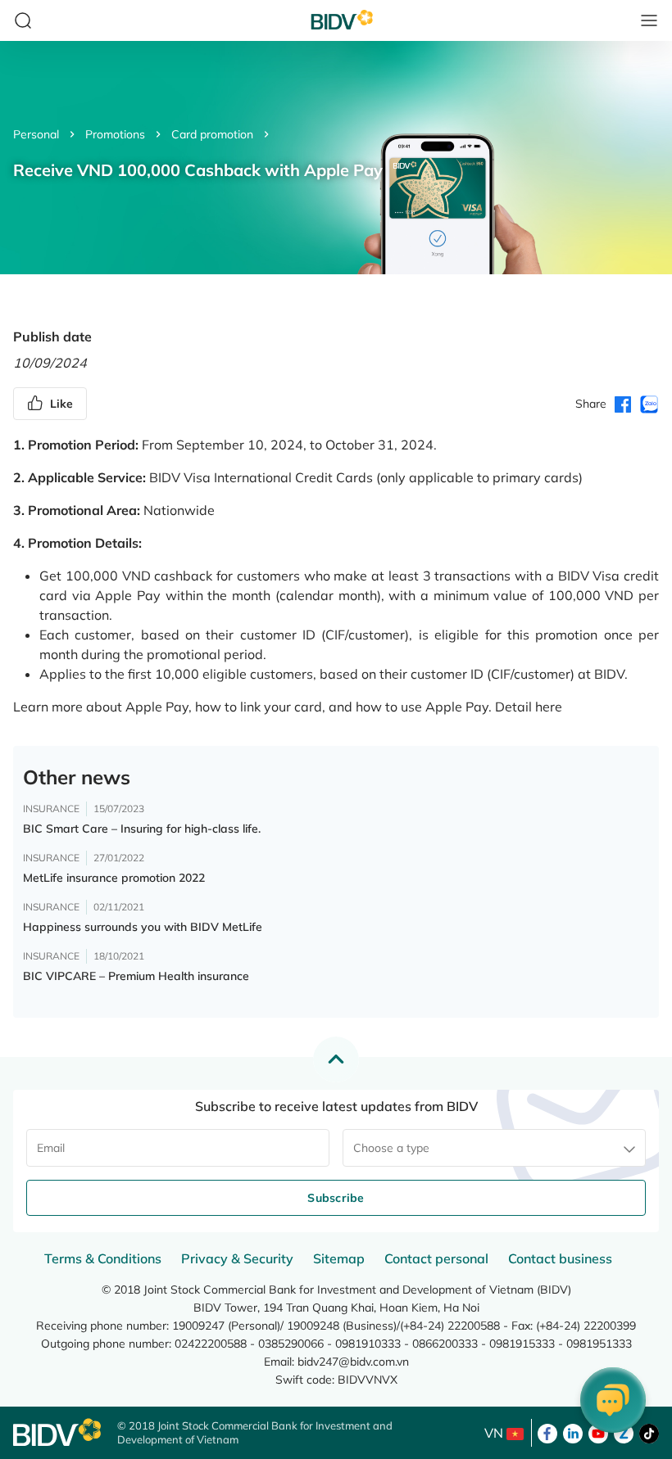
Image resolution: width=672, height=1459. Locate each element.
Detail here (528, 706)
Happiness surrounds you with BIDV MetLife (142, 926)
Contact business (560, 1258)
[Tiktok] (649, 1432)
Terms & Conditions (102, 1258)
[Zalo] (623, 1432)
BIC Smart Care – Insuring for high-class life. (142, 828)
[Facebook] (547, 1432)
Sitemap (339, 1258)
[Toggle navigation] (649, 20)
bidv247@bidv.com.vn (353, 1361)
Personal (36, 134)
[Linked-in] (573, 1432)
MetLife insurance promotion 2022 (114, 877)
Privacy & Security (237, 1258)
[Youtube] (598, 1432)
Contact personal (436, 1258)
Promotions (115, 134)
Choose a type (391, 1148)
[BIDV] (57, 1432)
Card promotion (212, 134)
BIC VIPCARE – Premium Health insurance (136, 976)
